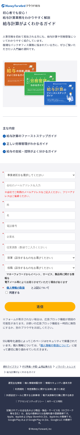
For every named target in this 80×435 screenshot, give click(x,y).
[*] (40, 199)
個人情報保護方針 (33, 382)
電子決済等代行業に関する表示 (58, 395)
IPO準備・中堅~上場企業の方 (37, 366)
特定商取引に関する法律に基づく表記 (46, 389)
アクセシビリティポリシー (31, 401)
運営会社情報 (15, 382)
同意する (14, 292)
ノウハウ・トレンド (66, 366)
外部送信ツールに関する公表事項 (23, 395)
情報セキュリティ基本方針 (58, 382)
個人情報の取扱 (16, 287)
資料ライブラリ (11, 366)
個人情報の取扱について (54, 345)
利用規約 (19, 389)
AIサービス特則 (54, 401)
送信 (40, 307)
